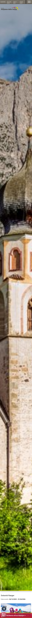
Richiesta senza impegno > (16, 615)
